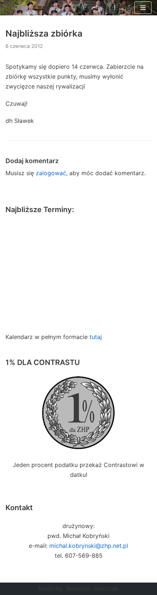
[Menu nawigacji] (143, 7)
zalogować (51, 173)
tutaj (95, 336)
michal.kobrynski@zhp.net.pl (88, 545)
